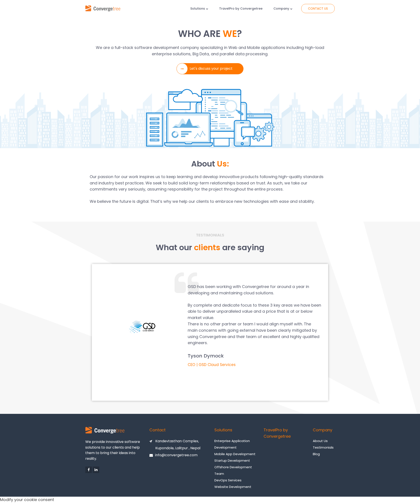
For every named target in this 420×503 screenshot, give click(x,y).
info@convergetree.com (176, 455)
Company (281, 8)
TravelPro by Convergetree (240, 8)
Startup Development (232, 460)
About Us (320, 441)
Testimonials (323, 447)
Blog (316, 454)
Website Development (232, 486)
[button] (210, 68)
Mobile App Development (235, 454)
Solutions (197, 8)
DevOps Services (228, 480)
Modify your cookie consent (27, 499)
